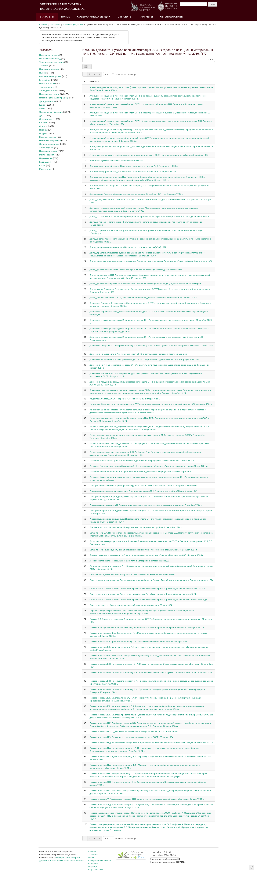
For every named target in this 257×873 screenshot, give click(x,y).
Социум (43, 122)
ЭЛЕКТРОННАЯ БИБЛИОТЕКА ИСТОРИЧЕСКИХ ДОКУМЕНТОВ (62, 6)
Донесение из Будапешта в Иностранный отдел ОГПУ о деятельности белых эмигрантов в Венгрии (138, 353)
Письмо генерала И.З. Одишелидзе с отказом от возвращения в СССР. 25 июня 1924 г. (132, 736)
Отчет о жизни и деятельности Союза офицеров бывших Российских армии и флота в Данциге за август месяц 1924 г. (147, 588)
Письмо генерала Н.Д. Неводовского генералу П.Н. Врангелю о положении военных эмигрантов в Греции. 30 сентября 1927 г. (151, 742)
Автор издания (46, 147)
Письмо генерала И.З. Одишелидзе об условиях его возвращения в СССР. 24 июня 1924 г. (134, 731)
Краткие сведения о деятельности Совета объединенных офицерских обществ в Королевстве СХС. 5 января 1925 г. (147, 555)
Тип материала (46, 86)
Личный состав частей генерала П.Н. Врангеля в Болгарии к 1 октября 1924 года (129, 560)
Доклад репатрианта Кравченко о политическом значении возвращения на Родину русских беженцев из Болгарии (145, 283)
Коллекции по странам (50, 76)
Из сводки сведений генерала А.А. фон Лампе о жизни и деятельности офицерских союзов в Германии (140, 471)
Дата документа (47, 101)
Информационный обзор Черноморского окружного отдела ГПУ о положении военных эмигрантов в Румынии (143, 485)
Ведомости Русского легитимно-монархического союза (116, 160)
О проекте (124, 16)
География (44, 79)
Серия (42, 165)
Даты (41, 115)
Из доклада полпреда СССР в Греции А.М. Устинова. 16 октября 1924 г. (125, 398)
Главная (43, 24)
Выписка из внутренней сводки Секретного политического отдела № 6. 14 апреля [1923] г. (134, 165)
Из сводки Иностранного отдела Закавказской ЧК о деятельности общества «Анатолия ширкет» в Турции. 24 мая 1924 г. (149, 465)
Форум (42, 133)
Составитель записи (49, 143)
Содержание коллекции (93, 16)
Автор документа (47, 90)
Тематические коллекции (51, 61)
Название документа (49, 94)
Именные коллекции (49, 69)
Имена (42, 72)
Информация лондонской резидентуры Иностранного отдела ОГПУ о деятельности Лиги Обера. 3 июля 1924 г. (144, 490)
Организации (45, 118)
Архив (42, 108)
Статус (42, 126)
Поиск (65, 16)
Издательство (46, 158)
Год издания (45, 161)
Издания (43, 129)
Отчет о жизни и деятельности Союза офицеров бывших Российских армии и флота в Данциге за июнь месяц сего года (148, 599)
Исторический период (50, 58)
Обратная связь (171, 16)
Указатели (47, 16)
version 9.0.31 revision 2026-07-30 (164, 853)
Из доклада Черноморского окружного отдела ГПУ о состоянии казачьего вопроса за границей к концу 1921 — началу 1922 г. (151, 404)
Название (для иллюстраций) (53, 97)
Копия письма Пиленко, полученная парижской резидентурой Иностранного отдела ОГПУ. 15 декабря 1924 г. (144, 549)
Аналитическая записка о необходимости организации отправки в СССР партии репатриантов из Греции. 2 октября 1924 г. (150, 154)
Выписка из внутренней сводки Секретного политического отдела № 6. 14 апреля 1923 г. (133, 171)
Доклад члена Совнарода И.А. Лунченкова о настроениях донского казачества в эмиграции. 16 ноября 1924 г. (143, 297)
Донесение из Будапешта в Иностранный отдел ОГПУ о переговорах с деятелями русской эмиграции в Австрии (144, 359)
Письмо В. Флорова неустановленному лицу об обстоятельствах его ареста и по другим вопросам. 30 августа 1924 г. (147, 627)
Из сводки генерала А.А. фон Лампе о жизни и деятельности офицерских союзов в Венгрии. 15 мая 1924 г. (142, 460)
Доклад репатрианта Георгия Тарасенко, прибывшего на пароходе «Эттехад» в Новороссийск (136, 269)
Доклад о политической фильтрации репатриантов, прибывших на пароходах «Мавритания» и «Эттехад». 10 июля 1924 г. (150, 216)
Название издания (48, 151)
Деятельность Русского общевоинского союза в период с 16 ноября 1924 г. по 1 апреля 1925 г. (136, 193)
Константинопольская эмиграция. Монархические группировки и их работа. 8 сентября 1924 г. (136, 527)
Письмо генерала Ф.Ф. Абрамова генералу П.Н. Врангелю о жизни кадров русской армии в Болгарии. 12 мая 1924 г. (147, 798)
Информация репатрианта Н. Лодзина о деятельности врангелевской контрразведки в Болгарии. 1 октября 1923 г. (146, 504)
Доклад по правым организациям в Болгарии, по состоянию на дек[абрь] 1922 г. (129, 247)
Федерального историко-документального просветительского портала (61, 859)
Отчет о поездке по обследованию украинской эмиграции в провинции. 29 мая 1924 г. (132, 604)
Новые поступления (49, 54)
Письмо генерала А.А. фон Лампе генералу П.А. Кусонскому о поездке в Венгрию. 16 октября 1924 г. (139, 641)
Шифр (42, 104)
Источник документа (73, 24)
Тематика (43, 65)
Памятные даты (47, 83)
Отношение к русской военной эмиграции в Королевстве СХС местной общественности (132, 574)
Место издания (46, 154)
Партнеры (146, 16)
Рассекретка (45, 168)
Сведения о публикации (51, 111)
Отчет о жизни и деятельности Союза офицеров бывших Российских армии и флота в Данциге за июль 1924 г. (144, 593)
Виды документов (47, 136)
